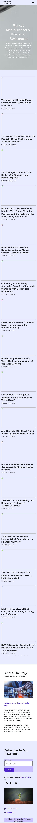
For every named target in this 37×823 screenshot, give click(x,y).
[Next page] (27, 656)
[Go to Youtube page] (16, 783)
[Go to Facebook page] (7, 783)
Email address (8, 760)
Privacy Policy (9, 812)
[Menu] (33, 2)
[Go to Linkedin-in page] (11, 783)
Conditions (14, 809)
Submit (9, 769)
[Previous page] (9, 656)
